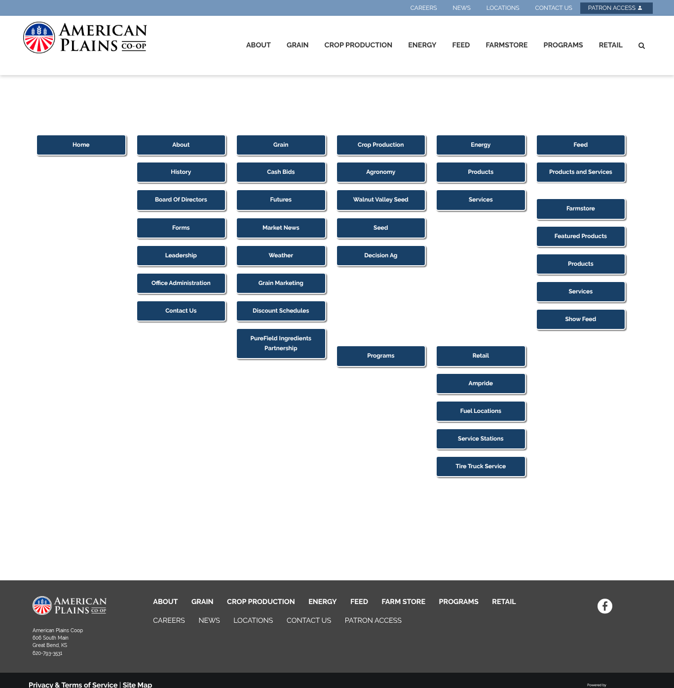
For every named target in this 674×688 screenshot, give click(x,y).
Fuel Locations (480, 410)
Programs (563, 45)
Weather (280, 255)
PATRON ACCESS (373, 620)
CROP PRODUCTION (261, 602)
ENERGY (322, 602)
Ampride (481, 383)
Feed (461, 45)
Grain (298, 45)
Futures (281, 199)
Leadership (181, 255)
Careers (424, 7)
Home (81, 144)
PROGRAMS (459, 602)
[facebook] (604, 606)
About (258, 45)
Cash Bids (281, 171)
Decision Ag (380, 255)
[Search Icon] (641, 45)
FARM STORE (404, 602)
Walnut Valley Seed (381, 199)
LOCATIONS (253, 620)
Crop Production (359, 45)
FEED (359, 602)
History (181, 171)
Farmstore (506, 45)
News (462, 7)
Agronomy (380, 171)
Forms (181, 227)
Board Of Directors (181, 199)
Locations (503, 7)
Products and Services (580, 171)
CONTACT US (309, 620)
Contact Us (553, 7)
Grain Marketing (281, 283)
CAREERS (169, 620)
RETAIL (504, 602)
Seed (381, 227)
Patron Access (612, 7)
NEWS (209, 620)
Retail (611, 45)
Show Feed (580, 319)
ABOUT (165, 602)
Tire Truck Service (480, 466)
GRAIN (202, 602)
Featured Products (581, 236)
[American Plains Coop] (83, 37)
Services (481, 199)
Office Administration (181, 283)
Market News (281, 227)
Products (481, 171)
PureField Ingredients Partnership (281, 343)
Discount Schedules (281, 310)
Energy (422, 45)
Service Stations (481, 438)
